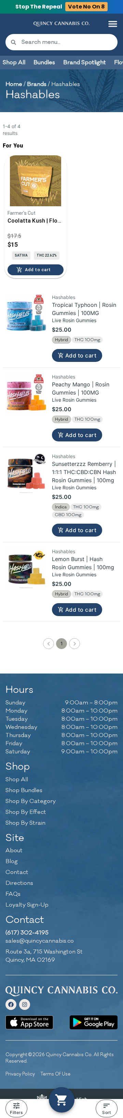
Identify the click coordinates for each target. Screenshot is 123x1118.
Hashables (63, 297)
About (14, 850)
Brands (36, 84)
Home (13, 84)
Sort (106, 1112)
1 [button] (61, 643)
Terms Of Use (55, 1074)
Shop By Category (30, 801)
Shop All (16, 779)
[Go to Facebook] (10, 1004)
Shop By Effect (25, 812)
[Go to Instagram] (24, 1004)
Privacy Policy (20, 1074)
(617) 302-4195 (27, 933)
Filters (16, 1112)
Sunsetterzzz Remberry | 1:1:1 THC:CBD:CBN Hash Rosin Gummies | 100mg (84, 472)
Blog (11, 861)
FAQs (12, 894)
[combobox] (67, 42)
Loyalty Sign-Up (27, 905)
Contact (16, 872)
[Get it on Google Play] (94, 1022)
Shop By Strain (25, 823)
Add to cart (80, 355)
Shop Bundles (23, 790)
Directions (19, 883)
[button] (113, 24)
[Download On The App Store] (29, 1022)
